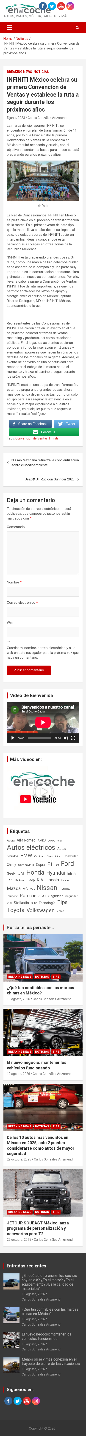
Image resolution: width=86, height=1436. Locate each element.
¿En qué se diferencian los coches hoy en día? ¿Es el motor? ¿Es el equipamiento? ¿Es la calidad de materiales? (49, 1282)
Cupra (40, 864)
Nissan (47, 888)
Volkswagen (41, 910)
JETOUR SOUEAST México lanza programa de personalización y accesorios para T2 (38, 1228)
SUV (34, 903)
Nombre (14, 582)
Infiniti (53, 438)
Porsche (28, 895)
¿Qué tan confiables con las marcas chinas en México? (50, 1311)
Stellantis (21, 903)
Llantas (65, 880)
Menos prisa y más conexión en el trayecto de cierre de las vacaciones (51, 1361)
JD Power (20, 880)
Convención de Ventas (31, 438)
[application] (43, 722)
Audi (59, 840)
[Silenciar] (66, 738)
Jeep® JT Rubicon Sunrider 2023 (50, 479)
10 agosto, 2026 (18, 999)
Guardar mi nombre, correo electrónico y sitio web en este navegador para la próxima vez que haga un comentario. (43, 653)
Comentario (16, 527)
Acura (11, 840)
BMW (26, 856)
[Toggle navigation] (9, 27)
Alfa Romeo (26, 840)
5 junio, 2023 (16, 118)
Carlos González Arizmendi (47, 118)
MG (25, 889)
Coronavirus (26, 865)
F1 (50, 864)
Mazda (14, 888)
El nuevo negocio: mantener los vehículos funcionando (47, 1336)
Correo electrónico (22, 602)
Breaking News (19, 72)
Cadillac (39, 856)
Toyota (16, 910)
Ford (67, 863)
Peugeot (12, 896)
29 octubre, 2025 (19, 1159)
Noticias (41, 72)
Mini (32, 889)
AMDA (42, 840)
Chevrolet (71, 856)
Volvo (60, 911)
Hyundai (55, 873)
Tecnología (47, 903)
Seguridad (55, 896)
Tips (62, 902)
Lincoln (52, 879)
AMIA (51, 840)
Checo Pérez (54, 856)
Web (10, 623)
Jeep (31, 880)
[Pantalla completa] (73, 738)
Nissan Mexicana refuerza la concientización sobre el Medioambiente (45, 462)
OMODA (64, 889)
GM (21, 873)
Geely (11, 873)
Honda (35, 872)
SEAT (42, 896)
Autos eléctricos (31, 847)
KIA (40, 879)
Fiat (57, 865)
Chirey (11, 865)
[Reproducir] (13, 738)
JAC (10, 880)
